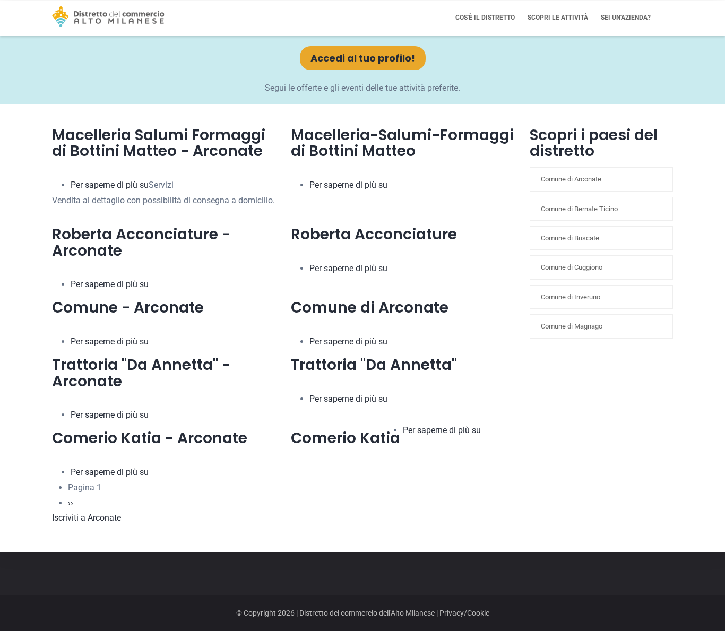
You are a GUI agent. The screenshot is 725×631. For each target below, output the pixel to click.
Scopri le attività (558, 17)
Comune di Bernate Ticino (579, 209)
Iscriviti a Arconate (86, 518)
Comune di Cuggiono (571, 267)
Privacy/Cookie (464, 613)
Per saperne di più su (110, 185)
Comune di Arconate (571, 179)
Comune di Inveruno (570, 297)
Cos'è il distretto (485, 17)
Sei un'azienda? (626, 17)
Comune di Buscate (570, 238)
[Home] (108, 16)
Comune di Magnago (571, 326)
